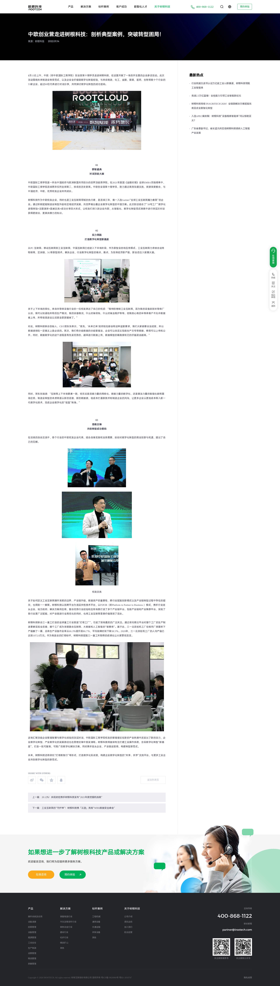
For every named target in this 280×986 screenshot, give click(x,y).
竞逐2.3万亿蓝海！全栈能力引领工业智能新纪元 (216, 95)
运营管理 (32, 953)
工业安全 (32, 943)
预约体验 (244, 6)
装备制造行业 (66, 916)
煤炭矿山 (64, 943)
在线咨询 (41, 874)
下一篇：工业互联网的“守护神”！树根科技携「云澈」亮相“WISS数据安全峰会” (73, 808)
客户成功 (121, 6)
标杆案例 (103, 6)
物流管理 (32, 958)
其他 (62, 948)
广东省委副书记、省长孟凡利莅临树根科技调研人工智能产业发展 (220, 130)
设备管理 (32, 932)
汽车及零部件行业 (68, 922)
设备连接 (32, 922)
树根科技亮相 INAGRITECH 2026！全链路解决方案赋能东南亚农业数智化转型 (221, 106)
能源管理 (32, 937)
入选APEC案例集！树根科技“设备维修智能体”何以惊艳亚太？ (221, 118)
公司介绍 (128, 916)
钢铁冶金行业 (66, 927)
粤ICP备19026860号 (110, 977)
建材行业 (64, 932)
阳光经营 (128, 932)
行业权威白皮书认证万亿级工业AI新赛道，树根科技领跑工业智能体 (220, 85)
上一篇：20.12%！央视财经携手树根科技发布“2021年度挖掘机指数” (67, 797)
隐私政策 (248, 977)
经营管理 (32, 927)
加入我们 (128, 927)
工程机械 (96, 916)
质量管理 (32, 964)
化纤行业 (64, 937)
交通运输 (96, 927)
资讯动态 (128, 922)
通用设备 (96, 922)
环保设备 (96, 932)
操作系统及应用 (35, 916)
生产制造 (32, 948)
